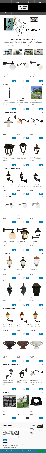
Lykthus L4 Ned (19, 157)
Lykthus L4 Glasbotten (7, 157)
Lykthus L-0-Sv (19, 269)
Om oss (31, 435)
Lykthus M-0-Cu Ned (33, 269)
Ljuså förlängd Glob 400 (20, 100)
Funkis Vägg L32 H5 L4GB (21, 241)
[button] (29, 427)
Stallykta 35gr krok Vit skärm (35, 128)
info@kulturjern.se (39, 430)
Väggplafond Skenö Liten (21, 297)
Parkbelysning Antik (20, 408)
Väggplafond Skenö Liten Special (35, 297)
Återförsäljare (32, 433)
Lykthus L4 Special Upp (34, 157)
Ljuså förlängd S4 (33, 100)
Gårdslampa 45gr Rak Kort (34, 73)
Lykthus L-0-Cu (5, 269)
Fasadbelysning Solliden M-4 (8, 380)
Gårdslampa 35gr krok (20, 73)
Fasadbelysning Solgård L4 (21, 184)
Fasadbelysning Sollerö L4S (34, 184)
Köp (14, 81)
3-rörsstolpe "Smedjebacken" (8, 408)
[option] (9, 70)
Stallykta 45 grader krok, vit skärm (35, 380)
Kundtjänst (31, 428)
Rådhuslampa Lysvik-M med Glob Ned (9, 73)
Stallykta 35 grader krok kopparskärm (23, 128)
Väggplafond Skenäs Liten (7, 297)
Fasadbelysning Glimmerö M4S (8, 184)
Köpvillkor (31, 432)
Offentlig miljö (32, 429)
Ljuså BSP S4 (5, 100)
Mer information (30, 450)
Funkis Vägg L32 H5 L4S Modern (35, 241)
